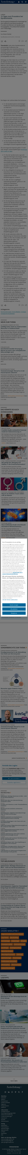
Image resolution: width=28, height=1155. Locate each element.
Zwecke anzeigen (14, 605)
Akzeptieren (14, 613)
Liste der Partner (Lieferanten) (9, 599)
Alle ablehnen (14, 609)
